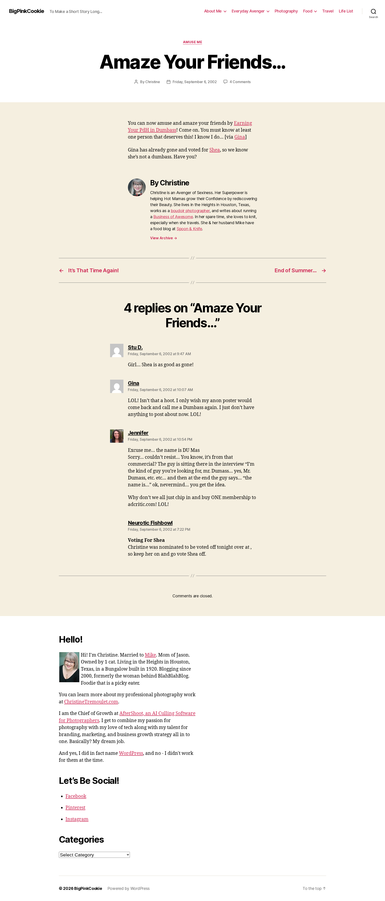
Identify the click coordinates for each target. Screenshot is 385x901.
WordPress (131, 753)
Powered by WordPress (128, 888)
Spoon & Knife (189, 228)
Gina (239, 137)
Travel (327, 11)
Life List (346, 11)
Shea (214, 150)
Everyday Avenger (248, 11)
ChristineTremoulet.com (91, 702)
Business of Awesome (173, 216)
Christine (152, 82)
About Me (213, 11)
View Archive (163, 238)
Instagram (77, 819)
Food (307, 11)
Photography (286, 11)
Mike (150, 655)
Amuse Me (192, 42)
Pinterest (75, 808)
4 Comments (240, 82)
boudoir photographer (190, 210)
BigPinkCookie (26, 11)
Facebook (76, 796)
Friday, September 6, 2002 (195, 82)
